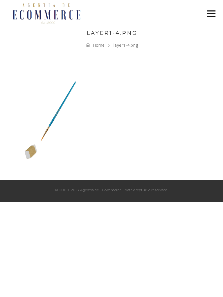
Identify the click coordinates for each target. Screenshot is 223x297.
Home (99, 45)
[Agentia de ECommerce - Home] (46, 13)
